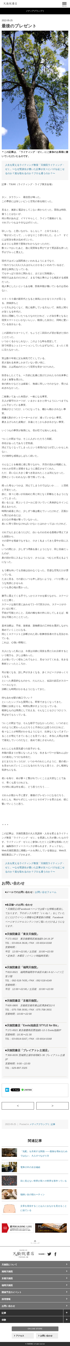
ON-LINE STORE (35, 1329)
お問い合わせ (8, 1306)
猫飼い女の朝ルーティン (32, 1194)
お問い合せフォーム (45, 892)
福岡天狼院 (7, 1285)
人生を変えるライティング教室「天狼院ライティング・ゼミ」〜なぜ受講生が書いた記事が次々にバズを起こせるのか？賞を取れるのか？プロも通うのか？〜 (35, 169)
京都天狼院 (7, 1278)
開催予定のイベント (12, 1292)
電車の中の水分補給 (30, 1167)
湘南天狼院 (7, 1271)
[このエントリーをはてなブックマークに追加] (7, 1089)
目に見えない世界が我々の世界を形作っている (43, 1181)
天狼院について (9, 1264)
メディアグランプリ (39, 1124)
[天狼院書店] (10, 3)
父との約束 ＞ (68, 1105)
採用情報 (6, 1299)
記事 (53, 1124)
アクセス (20, 1336)
